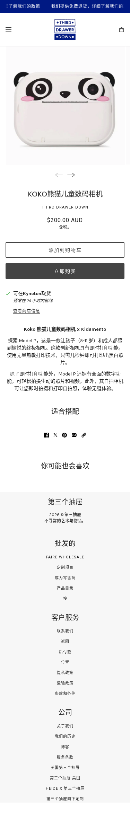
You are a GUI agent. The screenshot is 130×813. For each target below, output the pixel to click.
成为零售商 (65, 578)
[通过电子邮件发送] (74, 435)
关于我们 (65, 726)
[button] (84, 435)
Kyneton (32, 294)
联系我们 (65, 631)
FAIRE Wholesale (65, 557)
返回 (65, 641)
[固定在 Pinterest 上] (64, 435)
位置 (65, 662)
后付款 (65, 652)
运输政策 (65, 683)
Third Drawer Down (65, 207)
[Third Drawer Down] (65, 29)
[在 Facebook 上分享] (46, 435)
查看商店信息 (26, 311)
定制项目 (65, 567)
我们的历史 (65, 736)
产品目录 (65, 588)
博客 (65, 747)
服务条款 (65, 757)
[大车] (121, 30)
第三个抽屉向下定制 (65, 799)
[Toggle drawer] (8, 29)
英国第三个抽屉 (65, 768)
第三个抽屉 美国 (65, 778)
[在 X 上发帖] (55, 435)
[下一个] (71, 175)
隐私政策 (65, 673)
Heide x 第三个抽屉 (65, 788)
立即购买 (65, 271)
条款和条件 (65, 693)
